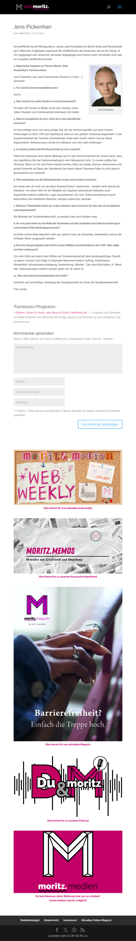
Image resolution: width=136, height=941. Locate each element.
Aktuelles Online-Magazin (96, 920)
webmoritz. (24, 33)
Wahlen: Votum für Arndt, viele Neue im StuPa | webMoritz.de (51, 312)
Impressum (70, 920)
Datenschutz (51, 920)
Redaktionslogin (30, 920)
